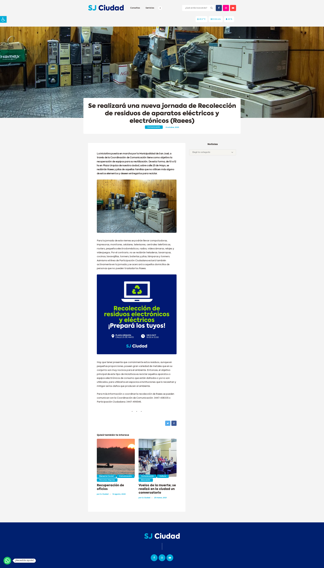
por (102, 494)
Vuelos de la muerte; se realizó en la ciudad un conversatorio (157, 489)
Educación (145, 480)
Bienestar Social (106, 476)
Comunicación (153, 127)
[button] (3, 19)
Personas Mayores (107, 480)
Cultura (162, 476)
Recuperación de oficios (110, 487)
